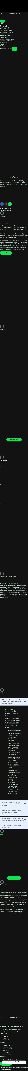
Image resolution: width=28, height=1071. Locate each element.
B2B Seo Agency (4, 28)
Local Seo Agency (5, 37)
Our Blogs (3, 46)
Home (1, 23)
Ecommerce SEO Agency (7, 30)
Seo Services (3, 25)
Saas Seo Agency (5, 34)
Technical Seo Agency (6, 41)
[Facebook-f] (2, 204)
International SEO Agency (7, 39)
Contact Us (3, 44)
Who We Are (3, 42)
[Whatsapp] (10, 204)
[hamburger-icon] (2, 21)
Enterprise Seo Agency (6, 32)
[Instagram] (6, 204)
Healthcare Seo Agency (6, 35)
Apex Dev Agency (7, 1069)
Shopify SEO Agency (6, 27)
